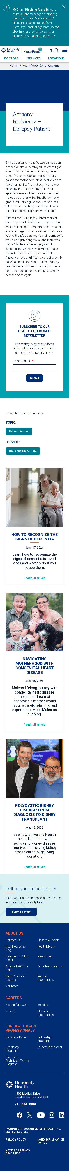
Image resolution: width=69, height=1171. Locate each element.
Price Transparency (49, 966)
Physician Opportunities (45, 1013)
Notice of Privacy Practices (18, 1152)
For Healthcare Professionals (21, 1028)
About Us (14, 933)
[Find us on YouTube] (41, 1115)
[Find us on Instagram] (52, 1115)
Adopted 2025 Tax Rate (17, 968)
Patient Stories (19, 431)
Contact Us (13, 940)
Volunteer (12, 986)
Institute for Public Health (17, 958)
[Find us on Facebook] (20, 1115)
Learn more (47, 36)
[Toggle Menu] (64, 50)
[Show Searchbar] (57, 50)
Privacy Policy (16, 1139)
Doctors (11, 58)
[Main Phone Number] (52, 50)
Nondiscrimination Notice (50, 1141)
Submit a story (21, 911)
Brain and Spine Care (23, 451)
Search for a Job (16, 1004)
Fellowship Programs (44, 1039)
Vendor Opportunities (45, 978)
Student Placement (49, 1047)
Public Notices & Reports (16, 978)
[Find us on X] (30, 1115)
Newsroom (44, 956)
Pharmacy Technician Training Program (18, 1060)
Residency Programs (12, 1048)
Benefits (42, 1004)
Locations (56, 58)
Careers (14, 998)
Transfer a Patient (17, 1037)
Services (34, 58)
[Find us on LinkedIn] (62, 1115)
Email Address (23, 361)
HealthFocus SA (32, 65)
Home (14, 65)
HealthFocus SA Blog (16, 948)
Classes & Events (48, 940)
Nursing (10, 1011)
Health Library (46, 946)
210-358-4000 (25, 1104)
